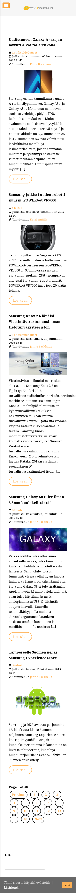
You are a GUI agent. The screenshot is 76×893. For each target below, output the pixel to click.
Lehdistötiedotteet (24, 52)
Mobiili (17, 510)
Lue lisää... (20, 179)
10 (25, 811)
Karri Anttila (38, 219)
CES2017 (18, 208)
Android (18, 665)
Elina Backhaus (40, 64)
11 (36, 811)
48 (25, 819)
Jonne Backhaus (41, 346)
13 (59, 811)
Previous (18, 795)
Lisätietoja (11, 887)
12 (48, 811)
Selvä (67, 885)
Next (38, 819)
